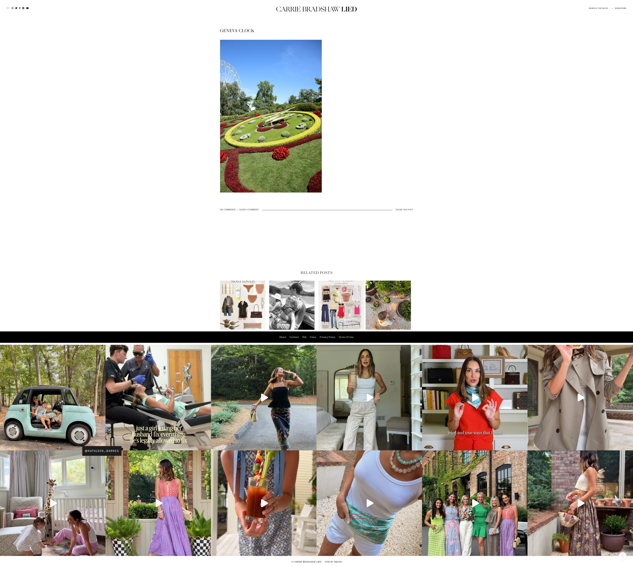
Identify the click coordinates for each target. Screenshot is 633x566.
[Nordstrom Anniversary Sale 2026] (242, 329)
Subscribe (620, 8)
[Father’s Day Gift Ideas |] (292, 329)
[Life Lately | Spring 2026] (388, 329)
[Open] (53, 397)
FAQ (304, 337)
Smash (338, 562)
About (282, 337)
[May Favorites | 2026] (341, 329)
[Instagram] (208, 446)
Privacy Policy (327, 337)
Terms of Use (346, 337)
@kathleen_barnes (102, 451)
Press (313, 337)
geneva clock (237, 31)
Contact (294, 337)
